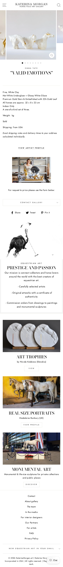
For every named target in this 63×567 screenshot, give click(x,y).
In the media (31, 512)
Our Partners (31, 522)
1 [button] (22, 63)
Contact (31, 496)
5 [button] (33, 63)
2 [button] (25, 63)
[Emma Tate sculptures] (31, 170)
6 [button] (36, 63)
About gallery (31, 501)
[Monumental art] (31, 449)
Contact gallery (31, 202)
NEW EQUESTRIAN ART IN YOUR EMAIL (31, 548)
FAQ (31, 533)
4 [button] (31, 63)
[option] (31, 35)
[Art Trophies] (31, 336)
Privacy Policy (31, 538)
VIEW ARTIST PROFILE (31, 148)
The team (31, 506)
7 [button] (38, 63)
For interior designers (31, 517)
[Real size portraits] (31, 392)
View (32, 368)
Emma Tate (31, 68)
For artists (31, 527)
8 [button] (41, 63)
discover (31, 484)
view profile (31, 425)
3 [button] (28, 63)
